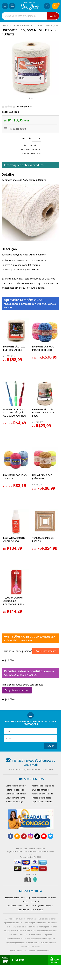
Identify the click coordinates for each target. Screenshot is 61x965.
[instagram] (30, 836)
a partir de (37, 358)
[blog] (17, 836)
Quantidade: (26, 138)
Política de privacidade (42, 793)
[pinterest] (24, 836)
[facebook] (10, 836)
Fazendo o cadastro (15, 789)
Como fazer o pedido (16, 785)
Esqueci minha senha (15, 797)
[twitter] (50, 836)
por (5, 360)
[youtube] (44, 836)
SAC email (30, 765)
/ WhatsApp (43, 761)
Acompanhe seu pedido (43, 785)
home (6, 26)
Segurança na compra (42, 801)
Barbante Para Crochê (23, 26)
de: (5, 356)
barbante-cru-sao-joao (47, 26)
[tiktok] (37, 836)
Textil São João (10, 111)
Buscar (53, 15)
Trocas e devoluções (41, 797)
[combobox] (30, 16)
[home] (30, 8)
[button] (29, 98)
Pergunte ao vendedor (16, 690)
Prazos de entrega (14, 801)
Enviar (50, 745)
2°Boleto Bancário (40, 789)
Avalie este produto (46, 650)
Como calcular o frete (16, 793)
